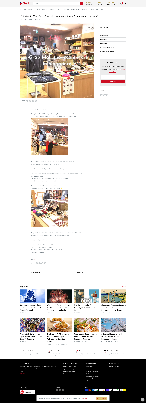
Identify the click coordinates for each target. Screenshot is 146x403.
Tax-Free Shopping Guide (92, 374)
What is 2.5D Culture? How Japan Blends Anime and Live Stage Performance (31, 336)
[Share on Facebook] (27, 100)
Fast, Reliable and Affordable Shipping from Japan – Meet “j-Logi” (86, 307)
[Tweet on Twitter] (33, 100)
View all (124, 287)
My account (110, 4)
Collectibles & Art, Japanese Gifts (89, 9)
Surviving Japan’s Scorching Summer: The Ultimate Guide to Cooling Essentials (32, 307)
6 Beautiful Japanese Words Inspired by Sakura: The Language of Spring (111, 336)
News (102, 9)
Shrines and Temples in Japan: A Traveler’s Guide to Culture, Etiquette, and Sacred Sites (113, 307)
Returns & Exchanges (114, 369)
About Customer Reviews (92, 371)
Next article (78, 272)
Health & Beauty (41, 9)
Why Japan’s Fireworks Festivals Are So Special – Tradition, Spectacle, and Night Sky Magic (59, 307)
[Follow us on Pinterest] (106, 94)
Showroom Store (67, 374)
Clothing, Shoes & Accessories (69, 9)
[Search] (81, 3)
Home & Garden (53, 9)
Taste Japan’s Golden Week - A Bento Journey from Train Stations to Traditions (85, 336)
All (20, 9)
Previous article (36, 272)
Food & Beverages (28, 9)
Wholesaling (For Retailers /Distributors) (92, 377)
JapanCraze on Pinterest (69, 371)
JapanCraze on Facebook (69, 366)
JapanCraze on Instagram (69, 369)
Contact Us (88, 380)
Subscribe (113, 81)
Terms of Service (90, 369)
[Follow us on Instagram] (104, 94)
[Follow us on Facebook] (101, 94)
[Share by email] (36, 100)
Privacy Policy (89, 366)
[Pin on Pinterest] (30, 100)
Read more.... (23, 373)
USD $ (22, 387)
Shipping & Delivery (114, 366)
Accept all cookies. (101, 398)
